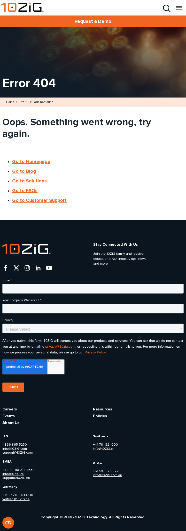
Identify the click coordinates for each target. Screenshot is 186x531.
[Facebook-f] (5, 268)
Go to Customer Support (39, 200)
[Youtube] (49, 268)
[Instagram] (27, 268)
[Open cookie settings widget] (8, 523)
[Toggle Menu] (179, 7)
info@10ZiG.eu (13, 474)
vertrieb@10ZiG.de (16, 499)
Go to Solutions (29, 181)
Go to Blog (24, 171)
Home (10, 102)
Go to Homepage (31, 161)
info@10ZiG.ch (104, 448)
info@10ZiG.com (14, 448)
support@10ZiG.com (17, 452)
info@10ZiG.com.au (107, 475)
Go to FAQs (25, 191)
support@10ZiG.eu (16, 478)
